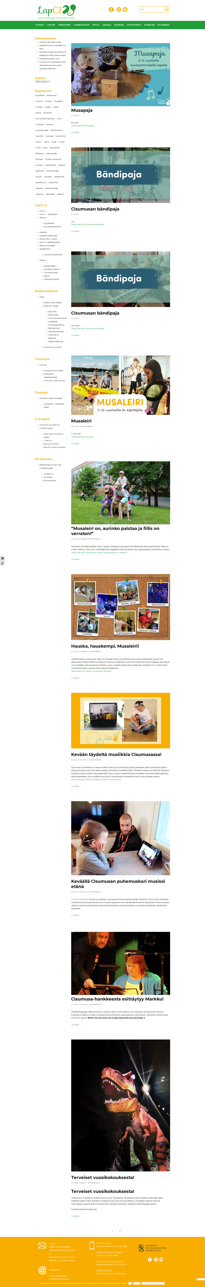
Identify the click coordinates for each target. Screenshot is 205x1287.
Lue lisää (75, 132)
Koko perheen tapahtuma (45, 119)
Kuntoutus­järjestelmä (56, 325)
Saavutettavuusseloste (59, 1279)
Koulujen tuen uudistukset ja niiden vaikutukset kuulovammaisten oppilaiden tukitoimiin (52, 65)
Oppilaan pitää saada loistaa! (50, 42)
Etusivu (40, 25)
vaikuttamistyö (41, 182)
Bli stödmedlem (50, 480)
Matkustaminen (54, 328)
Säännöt (47, 276)
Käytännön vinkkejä (51, 306)
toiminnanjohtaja (52, 171)
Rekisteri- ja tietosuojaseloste (153, 1283)
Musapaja (82, 110)
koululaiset (40, 124)
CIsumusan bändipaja (95, 209)
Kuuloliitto (39, 136)
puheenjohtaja (51, 153)
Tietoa (95, 25)
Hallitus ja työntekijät (47, 246)
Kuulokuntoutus (57, 130)
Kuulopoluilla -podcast (52, 347)
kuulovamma (60, 136)
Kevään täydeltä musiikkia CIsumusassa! (116, 754)
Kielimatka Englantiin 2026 (49, 59)
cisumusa (39, 101)
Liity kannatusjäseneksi (52, 227)
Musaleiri (81, 421)
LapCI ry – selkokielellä (48, 214)
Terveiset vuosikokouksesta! (102, 1177)
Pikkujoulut (40, 153)
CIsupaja (106, 25)
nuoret (38, 148)
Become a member (51, 444)
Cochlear (39, 107)
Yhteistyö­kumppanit (51, 279)
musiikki (62, 142)
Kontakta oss (49, 474)
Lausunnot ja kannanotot (53, 255)
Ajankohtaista (81, 25)
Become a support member (54, 447)
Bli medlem (48, 477)
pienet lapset (54, 148)
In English (149, 25)
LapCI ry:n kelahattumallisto (49, 242)
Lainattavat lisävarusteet (48, 236)
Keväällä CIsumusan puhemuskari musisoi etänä (118, 884)
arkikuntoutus (52, 95)
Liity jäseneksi (49, 223)
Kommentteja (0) (86, 426)
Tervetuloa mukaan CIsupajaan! (51, 398)
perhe (45, 148)
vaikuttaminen (59, 177)
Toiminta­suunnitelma (51, 269)
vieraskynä (40, 194)
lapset (54, 142)
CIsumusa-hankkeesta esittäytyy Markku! (117, 999)
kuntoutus (50, 124)
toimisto (39, 177)
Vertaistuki (43, 232)
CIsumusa (119, 25)
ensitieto (48, 107)
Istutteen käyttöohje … (56, 341)
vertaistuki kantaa (51, 188)
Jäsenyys (43, 218)
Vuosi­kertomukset (51, 273)
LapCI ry (51, 25)
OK (130, 1283)
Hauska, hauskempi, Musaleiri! (105, 646)
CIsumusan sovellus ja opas (54, 381)
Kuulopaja (49, 136)
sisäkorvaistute (50, 165)
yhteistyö (60, 194)
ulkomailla (48, 177)
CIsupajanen (58, 101)
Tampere (61, 165)
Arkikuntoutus (53, 315)
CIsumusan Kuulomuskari (53, 371)
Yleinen (83, 1183)
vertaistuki (39, 188)
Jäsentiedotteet (49, 266)
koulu (59, 119)
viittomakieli (50, 194)
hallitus (56, 107)
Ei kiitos (136, 1283)
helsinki (38, 113)
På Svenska (163, 25)
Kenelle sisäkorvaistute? (53, 303)
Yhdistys (42, 260)
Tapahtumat (64, 25)
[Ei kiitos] (202, 1283)
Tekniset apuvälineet (56, 331)
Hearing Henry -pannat (48, 239)
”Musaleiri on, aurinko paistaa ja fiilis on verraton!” (115, 531)
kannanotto (48, 113)
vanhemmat (53, 182)
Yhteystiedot (134, 25)
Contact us (48, 441)
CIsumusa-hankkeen (80, 899)
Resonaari (39, 159)
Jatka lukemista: (82, 126)
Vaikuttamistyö (44, 249)
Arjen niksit (52, 312)
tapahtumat (40, 171)
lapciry (46, 142)
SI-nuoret (39, 165)
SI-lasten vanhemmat (53, 159)
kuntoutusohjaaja (42, 130)
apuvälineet (40, 95)
